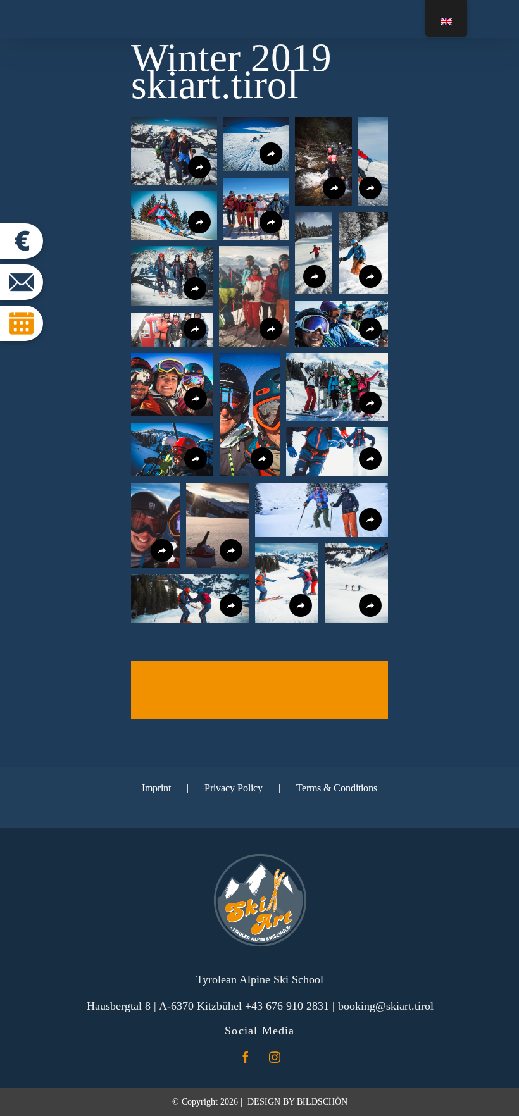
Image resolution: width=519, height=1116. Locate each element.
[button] (174, 151)
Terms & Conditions (336, 788)
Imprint (156, 788)
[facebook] (245, 1057)
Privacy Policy (233, 788)
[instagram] (274, 1057)
